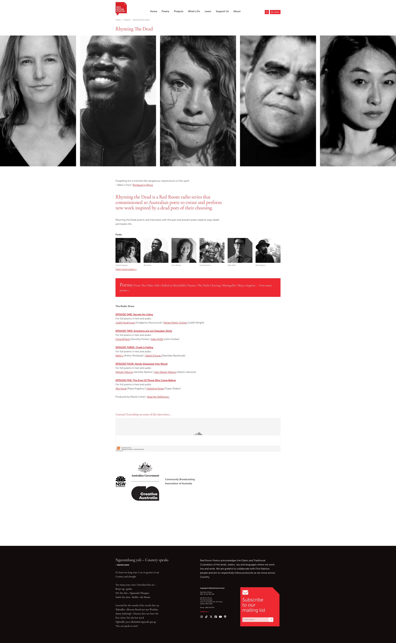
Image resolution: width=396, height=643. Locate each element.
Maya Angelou (246, 285)
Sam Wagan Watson (165, 372)
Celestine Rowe (155, 388)
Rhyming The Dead (134, 29)
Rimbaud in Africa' (143, 185)
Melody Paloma (124, 372)
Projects (127, 20)
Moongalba (229, 285)
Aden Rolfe (157, 339)
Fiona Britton (123, 339)
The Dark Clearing (209, 285)
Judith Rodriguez (125, 322)
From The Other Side (147, 285)
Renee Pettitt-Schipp (175, 322)
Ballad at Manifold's (174, 285)
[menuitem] (153, 11)
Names (191, 285)
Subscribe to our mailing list (253, 605)
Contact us (203, 611)
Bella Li (119, 355)
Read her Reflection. (158, 396)
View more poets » (126, 269)
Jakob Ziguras (153, 355)
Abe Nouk (121, 388)
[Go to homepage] (121, 8)
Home (118, 20)
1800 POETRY (209, 607)
